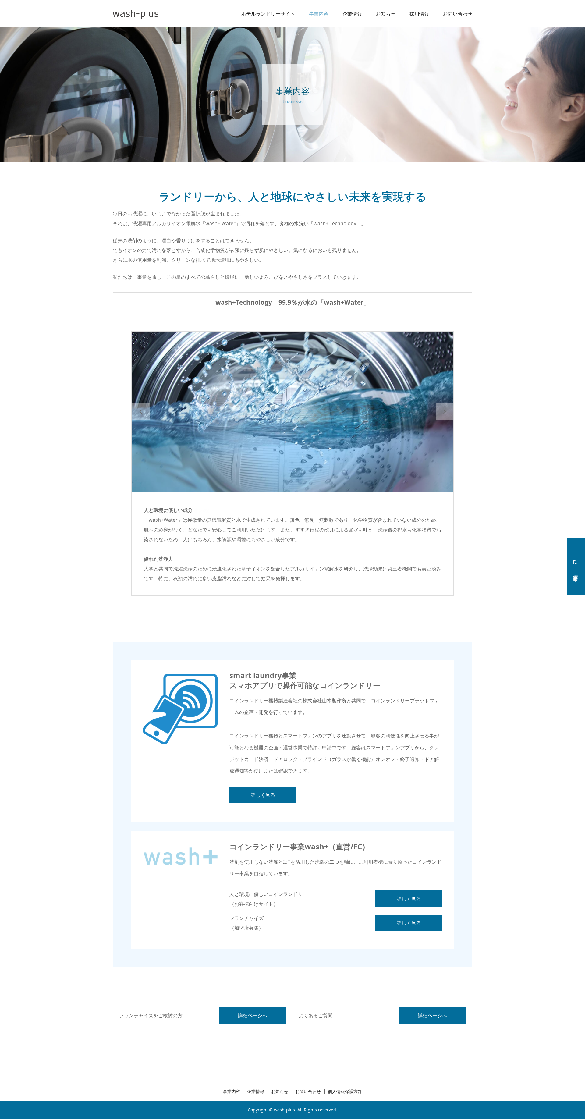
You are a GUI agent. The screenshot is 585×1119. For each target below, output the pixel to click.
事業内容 (318, 13)
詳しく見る (263, 794)
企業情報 (352, 13)
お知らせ (385, 13)
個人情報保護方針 (345, 1091)
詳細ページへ (252, 1015)
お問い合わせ (457, 13)
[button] (141, 411)
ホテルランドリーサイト (268, 13)
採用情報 (419, 13)
